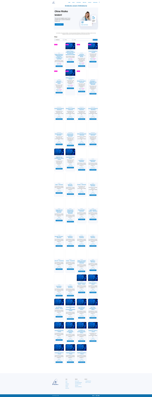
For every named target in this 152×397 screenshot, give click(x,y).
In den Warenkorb (59, 66)
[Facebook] (93, 396)
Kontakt (89, 2)
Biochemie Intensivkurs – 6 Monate (59, 82)
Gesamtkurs (59, 79)
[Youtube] (99, 396)
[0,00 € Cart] (99, 2)
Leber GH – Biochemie (59, 260)
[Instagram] (95, 396)
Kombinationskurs (82, 79)
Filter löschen (95, 39)
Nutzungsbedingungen (78, 382)
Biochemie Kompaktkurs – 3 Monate (81, 55)
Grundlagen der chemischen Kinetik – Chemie (81, 331)
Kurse (73, 2)
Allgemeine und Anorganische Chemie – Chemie (59, 158)
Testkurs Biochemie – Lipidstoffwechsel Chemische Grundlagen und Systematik (59, 56)
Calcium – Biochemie (70, 260)
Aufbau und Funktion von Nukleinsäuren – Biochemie (81, 262)
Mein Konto (95, 2)
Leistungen (79, 2)
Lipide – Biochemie (59, 184)
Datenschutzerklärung (78, 386)
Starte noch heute (84, 24)
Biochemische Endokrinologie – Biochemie (70, 135)
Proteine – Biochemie (81, 184)
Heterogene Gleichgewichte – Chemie (70, 331)
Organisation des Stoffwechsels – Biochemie (59, 211)
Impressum (76, 385)
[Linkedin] (97, 396)
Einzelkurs (59, 183)
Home (69, 2)
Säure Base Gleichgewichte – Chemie (92, 308)
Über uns (84, 2)
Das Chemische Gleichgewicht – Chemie (81, 308)
